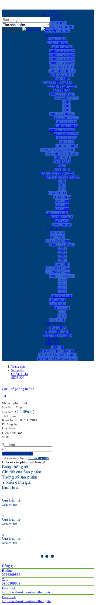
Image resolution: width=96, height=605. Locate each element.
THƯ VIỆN (57, 327)
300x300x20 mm (66, 118)
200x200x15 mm (66, 98)
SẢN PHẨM (57, 39)
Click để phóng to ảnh (18, 389)
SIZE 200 (17, 377)
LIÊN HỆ (57, 347)
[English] (48, 29)
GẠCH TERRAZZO (62, 86)
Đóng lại (8, 566)
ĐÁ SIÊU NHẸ (62, 217)
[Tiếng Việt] (31, 29)
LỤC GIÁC (62, 308)
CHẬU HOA (62, 197)
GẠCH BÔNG (61, 47)
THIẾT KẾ (57, 233)
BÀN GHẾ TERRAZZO (62, 177)
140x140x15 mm (62, 244)
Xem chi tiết (9, 504)
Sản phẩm (17, 370)
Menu (52, 11)
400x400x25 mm (66, 134)
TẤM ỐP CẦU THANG (62, 154)
